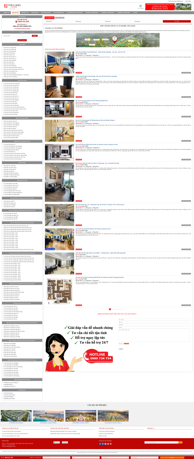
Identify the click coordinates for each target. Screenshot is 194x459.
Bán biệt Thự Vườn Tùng (10, 167)
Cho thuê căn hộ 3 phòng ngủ (11, 90)
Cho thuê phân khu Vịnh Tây (11, 370)
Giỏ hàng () (23, 40)
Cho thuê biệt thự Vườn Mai (11, 183)
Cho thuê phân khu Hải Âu (10, 213)
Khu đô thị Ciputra (8, 393)
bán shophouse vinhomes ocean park (24, 451)
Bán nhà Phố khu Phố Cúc (10, 126)
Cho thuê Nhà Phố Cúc (9, 151)
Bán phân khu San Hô (9, 206)
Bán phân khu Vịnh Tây (9, 350)
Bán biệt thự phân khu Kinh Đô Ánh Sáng (14, 292)
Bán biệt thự (24, 12)
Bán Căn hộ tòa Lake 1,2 (10, 56)
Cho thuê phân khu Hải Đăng (11, 363)
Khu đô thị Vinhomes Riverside (107, 431)
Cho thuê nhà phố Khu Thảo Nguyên (13, 146)
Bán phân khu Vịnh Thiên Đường (12, 347)
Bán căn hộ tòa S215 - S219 (11, 240)
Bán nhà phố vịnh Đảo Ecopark (11, 135)
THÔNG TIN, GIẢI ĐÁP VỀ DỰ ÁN (10, 428)
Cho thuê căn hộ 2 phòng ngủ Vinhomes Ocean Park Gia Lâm (19, 259)
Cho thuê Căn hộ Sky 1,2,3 (10, 94)
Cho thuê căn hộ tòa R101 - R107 (12, 272)
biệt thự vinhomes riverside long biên (109, 452)
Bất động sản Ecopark (9, 398)
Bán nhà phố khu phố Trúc (10, 121)
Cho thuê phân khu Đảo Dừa (11, 309)
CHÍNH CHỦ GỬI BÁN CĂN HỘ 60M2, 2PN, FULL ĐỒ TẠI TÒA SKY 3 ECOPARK (96, 76)
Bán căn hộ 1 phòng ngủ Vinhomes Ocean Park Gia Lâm (18, 227)
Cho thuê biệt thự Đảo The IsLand (12, 190)
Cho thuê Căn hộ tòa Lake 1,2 (11, 98)
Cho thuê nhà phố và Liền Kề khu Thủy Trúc (14, 157)
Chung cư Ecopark (49, 30)
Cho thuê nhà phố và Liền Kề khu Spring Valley (15, 155)
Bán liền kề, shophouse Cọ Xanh (12, 327)
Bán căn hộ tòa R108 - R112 (11, 244)
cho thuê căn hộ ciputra (96, 452)
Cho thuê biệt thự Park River (11, 187)
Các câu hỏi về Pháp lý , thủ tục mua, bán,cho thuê (15, 433)
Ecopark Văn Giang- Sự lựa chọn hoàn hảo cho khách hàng (65, 433)
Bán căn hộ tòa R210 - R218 (11, 247)
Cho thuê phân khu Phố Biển (11, 364)
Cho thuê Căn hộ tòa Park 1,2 (11, 96)
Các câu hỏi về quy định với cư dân (11, 436)
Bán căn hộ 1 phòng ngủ (10, 47)
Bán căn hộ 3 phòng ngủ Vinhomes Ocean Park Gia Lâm (18, 231)
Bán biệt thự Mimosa (9, 171)
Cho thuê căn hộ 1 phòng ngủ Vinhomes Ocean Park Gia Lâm (19, 258)
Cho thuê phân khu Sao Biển (11, 217)
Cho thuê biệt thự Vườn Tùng (11, 185)
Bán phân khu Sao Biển (10, 204)
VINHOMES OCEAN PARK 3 (123, 12)
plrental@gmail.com (10, 446)
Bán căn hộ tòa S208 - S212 (11, 238)
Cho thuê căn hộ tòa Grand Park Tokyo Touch (15, 109)
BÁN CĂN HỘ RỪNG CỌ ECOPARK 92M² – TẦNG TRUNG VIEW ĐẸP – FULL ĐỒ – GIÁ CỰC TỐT (100, 52)
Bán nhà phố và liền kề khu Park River (13, 130)
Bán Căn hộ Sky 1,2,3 (9, 54)
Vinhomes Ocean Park (9, 394)
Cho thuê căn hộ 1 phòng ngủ (11, 87)
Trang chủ (6, 12)
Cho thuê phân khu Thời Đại (11, 368)
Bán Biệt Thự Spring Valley (10, 176)
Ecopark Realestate (9, 396)
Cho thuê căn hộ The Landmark (12, 83)
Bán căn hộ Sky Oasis (9, 63)
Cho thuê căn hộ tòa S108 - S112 (12, 265)
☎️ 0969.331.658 (11, 445)
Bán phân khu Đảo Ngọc (10, 352)
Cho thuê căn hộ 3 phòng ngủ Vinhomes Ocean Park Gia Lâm (19, 261)
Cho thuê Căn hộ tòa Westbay (11, 99)
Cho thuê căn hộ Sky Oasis (10, 103)
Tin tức (135, 12)
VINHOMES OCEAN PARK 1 (91, 12)
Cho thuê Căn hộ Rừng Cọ (10, 101)
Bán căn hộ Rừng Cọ (9, 62)
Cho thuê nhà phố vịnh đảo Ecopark (13, 159)
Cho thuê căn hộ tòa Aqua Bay (11, 105)
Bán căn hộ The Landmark (10, 76)
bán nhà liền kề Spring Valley (11, 137)
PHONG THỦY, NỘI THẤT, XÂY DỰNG (59, 428)
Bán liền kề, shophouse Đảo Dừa (12, 329)
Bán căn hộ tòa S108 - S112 (11, 234)
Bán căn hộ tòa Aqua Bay (10, 65)
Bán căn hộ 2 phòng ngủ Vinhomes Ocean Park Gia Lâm (18, 229)
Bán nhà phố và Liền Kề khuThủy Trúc (13, 134)
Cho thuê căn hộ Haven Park (11, 110)
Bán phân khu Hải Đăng (10, 343)
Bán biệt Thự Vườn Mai (9, 165)
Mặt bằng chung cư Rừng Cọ (11, 382)
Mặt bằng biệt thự (8, 384)
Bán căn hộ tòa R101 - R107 (11, 242)
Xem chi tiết (78, 72)
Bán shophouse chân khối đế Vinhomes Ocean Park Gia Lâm (19, 249)
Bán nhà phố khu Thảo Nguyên (11, 123)
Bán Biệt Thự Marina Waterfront (11, 174)
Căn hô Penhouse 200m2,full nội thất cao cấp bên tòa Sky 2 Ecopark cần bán (97, 144)
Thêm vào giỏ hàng (186, 72)
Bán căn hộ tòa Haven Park (10, 71)
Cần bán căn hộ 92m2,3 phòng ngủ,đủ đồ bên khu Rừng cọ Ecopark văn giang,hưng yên (100, 277)
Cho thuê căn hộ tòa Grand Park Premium (14, 107)
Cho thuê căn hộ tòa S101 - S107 (12, 263)
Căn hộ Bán (188, 1)
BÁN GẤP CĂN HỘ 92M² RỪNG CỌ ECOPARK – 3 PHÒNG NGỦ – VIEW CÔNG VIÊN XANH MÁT (101, 253)
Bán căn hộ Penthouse (9, 53)
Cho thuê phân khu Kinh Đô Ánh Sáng (13, 311)
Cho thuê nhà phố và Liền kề (74, 12)
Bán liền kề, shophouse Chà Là (11, 325)
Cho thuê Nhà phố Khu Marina (11, 149)
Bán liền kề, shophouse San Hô (11, 333)
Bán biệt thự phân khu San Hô (11, 295)
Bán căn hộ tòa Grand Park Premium (13, 67)
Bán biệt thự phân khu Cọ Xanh (11, 288)
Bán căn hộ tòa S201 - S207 (11, 236)
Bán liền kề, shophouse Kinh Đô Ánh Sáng (14, 331)
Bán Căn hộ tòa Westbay (10, 60)
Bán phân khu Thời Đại (9, 349)
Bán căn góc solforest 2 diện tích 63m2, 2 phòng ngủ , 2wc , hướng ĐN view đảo (97, 163)
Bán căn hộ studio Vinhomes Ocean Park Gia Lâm (16, 225)
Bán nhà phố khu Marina (10, 128)
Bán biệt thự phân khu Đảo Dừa (11, 290)
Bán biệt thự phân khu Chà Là (11, 286)
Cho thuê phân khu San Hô (10, 219)
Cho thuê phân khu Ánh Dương (11, 375)
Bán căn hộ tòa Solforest (10, 73)
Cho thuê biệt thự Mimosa (10, 189)
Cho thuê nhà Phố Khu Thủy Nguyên (13, 148)
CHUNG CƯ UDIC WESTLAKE (106, 433)
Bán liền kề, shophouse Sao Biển (12, 336)
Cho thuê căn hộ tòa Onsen (11, 114)
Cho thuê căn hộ (46, 12)
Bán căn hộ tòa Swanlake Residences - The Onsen (16, 74)
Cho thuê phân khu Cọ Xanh (11, 308)
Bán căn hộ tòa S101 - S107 (11, 233)
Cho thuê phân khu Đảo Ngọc (11, 372)
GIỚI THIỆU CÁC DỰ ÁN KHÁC (106, 428)
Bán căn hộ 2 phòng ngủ (10, 49)
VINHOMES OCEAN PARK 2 (107, 12)
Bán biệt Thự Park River (10, 169)
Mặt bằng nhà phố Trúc (9, 386)
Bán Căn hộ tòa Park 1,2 (10, 58)
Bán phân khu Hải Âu (9, 201)
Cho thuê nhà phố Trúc (9, 144)
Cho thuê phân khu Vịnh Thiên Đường (13, 366)
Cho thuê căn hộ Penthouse (11, 92)
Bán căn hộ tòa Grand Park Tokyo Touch (14, 69)
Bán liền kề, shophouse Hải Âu (11, 334)
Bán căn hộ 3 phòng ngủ (10, 51)
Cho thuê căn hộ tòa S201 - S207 (12, 267)
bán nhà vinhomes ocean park (38, 451)
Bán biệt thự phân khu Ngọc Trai (12, 294)
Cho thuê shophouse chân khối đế (12, 279)
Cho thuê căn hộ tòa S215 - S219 (12, 269)
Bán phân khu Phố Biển (10, 345)
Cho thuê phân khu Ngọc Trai (11, 215)
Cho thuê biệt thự (59, 12)
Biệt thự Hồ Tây (103, 436)
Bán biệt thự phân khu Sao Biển (11, 299)
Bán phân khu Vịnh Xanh (10, 354)
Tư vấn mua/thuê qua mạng (22, 28)
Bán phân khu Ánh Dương (10, 356)
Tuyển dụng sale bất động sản (175, 1)
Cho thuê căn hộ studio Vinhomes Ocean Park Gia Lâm (17, 256)
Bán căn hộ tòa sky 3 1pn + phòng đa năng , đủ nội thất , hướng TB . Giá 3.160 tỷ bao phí (100, 204)
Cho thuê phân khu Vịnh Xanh (11, 374)
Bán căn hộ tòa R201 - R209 (11, 245)
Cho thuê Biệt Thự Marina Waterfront (13, 192)
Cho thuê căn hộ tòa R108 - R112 (12, 274)
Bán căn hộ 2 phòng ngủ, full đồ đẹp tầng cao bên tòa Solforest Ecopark (95, 120)
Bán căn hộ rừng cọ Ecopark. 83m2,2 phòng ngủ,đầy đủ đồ (92, 100)
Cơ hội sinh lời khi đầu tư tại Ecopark (11, 431)
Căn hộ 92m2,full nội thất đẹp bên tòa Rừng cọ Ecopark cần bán (93, 229)
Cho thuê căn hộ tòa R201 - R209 (12, 276)
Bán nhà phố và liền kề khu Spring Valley (14, 132)
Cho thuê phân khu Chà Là (10, 306)
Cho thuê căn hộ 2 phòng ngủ (11, 88)
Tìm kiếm (177, 21)
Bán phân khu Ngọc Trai (10, 203)
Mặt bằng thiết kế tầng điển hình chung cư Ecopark (63, 431)
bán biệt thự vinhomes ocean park (9, 451)
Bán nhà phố (35, 12)
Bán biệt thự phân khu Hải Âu (11, 297)
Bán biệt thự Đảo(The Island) (11, 173)
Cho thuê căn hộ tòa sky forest (11, 85)
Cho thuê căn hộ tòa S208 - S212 (12, 270)
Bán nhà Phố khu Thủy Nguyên (11, 124)
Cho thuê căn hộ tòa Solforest (11, 112)
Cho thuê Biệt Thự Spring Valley (12, 194)
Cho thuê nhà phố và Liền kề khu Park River (14, 153)
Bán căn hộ (15, 12)
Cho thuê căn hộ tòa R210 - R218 (12, 278)
